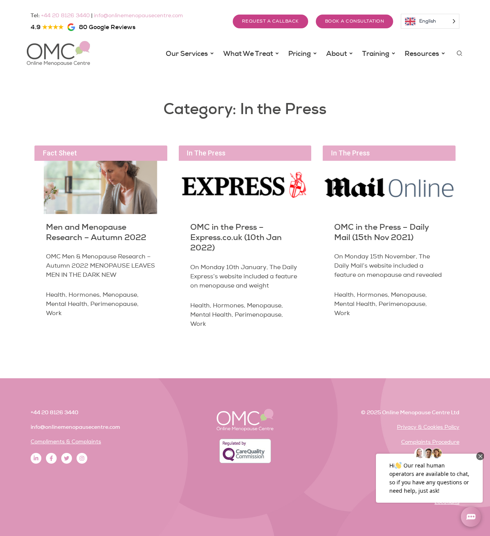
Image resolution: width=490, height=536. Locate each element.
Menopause (120, 295)
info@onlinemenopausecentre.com (138, 15)
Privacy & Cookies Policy (428, 427)
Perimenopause (113, 304)
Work (54, 313)
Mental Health (66, 304)
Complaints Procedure (430, 442)
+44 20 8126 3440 (65, 15)
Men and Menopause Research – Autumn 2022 (96, 232)
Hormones (84, 295)
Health (55, 295)
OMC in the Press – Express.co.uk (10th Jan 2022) (236, 237)
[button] (459, 54)
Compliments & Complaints (66, 441)
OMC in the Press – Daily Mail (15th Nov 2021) (381, 232)
